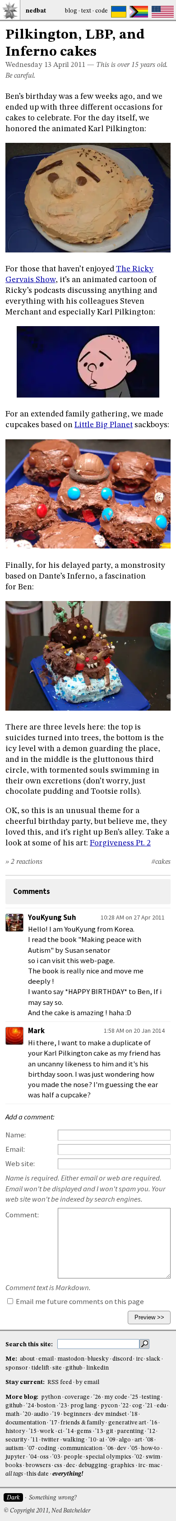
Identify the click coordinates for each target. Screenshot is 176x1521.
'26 (97, 1397)
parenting (130, 1431)
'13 (99, 1431)
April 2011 (69, 65)
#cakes (161, 862)
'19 (56, 1414)
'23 (63, 1406)
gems (84, 1431)
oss (44, 1457)
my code (115, 1397)
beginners (77, 1414)
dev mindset (110, 1414)
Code (101, 11)
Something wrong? (52, 1498)
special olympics (108, 1457)
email (46, 1359)
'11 (34, 1440)
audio (41, 1414)
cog (137, 1406)
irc (139, 1359)
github (74, 1368)
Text (86, 11)
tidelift (40, 1368)
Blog (71, 11)
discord (122, 1359)
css (58, 1465)
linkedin (97, 1368)
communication (81, 1448)
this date (38, 1474)
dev (121, 1448)
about (27, 1359)
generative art (127, 1423)
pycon (109, 1406)
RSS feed (59, 1382)
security (16, 1440)
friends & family (82, 1423)
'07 (31, 1448)
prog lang (83, 1406)
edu (161, 1406)
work (47, 1431)
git (109, 1431)
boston (46, 1406)
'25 (134, 1397)
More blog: (22, 1397)
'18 (134, 1414)
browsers (38, 1465)
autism (14, 1448)
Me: (12, 1359)
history (15, 1431)
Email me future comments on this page (79, 1301)
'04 (33, 1457)
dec (70, 1465)
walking (74, 1440)
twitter (50, 1440)
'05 (134, 1448)
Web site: (20, 1163)
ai (101, 1440)
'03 (56, 1457)
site (57, 1368)
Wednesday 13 (28, 65)
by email (87, 1382)
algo (125, 1440)
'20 (27, 1414)
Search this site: (29, 1344)
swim (153, 1457)
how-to (150, 1448)
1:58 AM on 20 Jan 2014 (134, 1030)
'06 (110, 1448)
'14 (70, 1431)
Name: (15, 1135)
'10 (92, 1440)
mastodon (70, 1359)
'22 (125, 1406)
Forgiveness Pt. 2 (120, 843)
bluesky (98, 1359)
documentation (25, 1423)
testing (151, 1397)
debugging (93, 1465)
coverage (77, 1397)
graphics (122, 1465)
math (12, 1414)
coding (47, 1448)
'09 (112, 1440)
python (51, 1397)
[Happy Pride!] (139, 12)
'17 (53, 1423)
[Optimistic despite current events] (163, 12)
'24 (30, 1406)
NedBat (36, 11)
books (13, 1465)
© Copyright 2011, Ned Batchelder (47, 1511)
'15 (33, 1431)
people (73, 1457)
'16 (153, 1423)
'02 (138, 1457)
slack (153, 1359)
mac (154, 1465)
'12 (151, 1431)
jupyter (15, 1457)
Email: (15, 1149)
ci (60, 1431)
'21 (149, 1406)
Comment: (22, 1215)
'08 (149, 1440)
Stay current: (25, 1382)
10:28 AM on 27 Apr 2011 (133, 917)
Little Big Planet (103, 425)
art (138, 1440)
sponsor (16, 1368)
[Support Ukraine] (118, 12)
